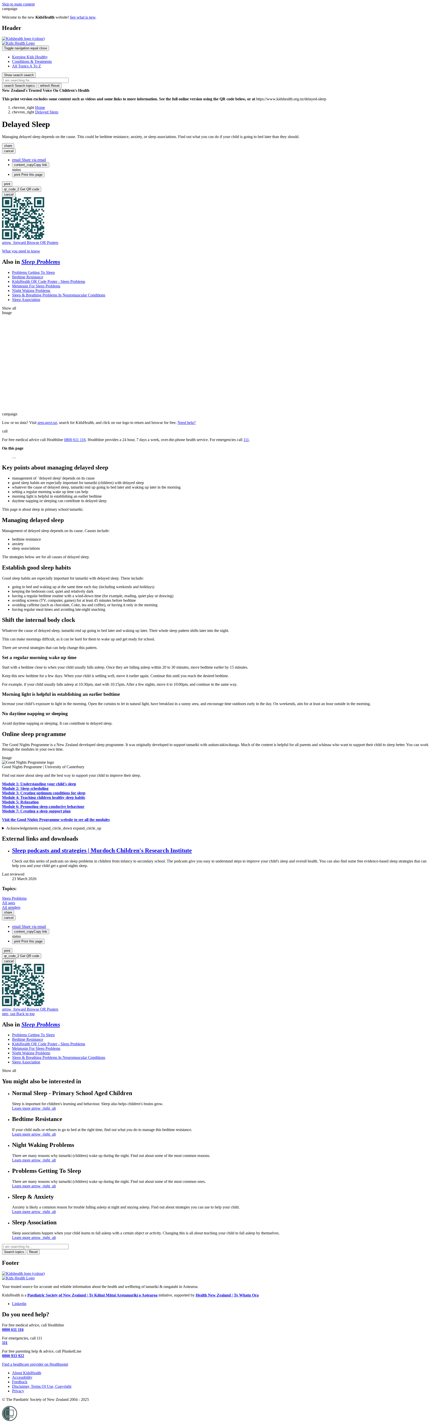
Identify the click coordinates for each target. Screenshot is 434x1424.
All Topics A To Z (26, 66)
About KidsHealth (26, 1373)
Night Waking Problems (31, 290)
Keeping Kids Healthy (30, 57)
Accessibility (22, 1377)
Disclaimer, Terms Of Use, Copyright (41, 1386)
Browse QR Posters (30, 242)
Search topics (19, 86)
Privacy (18, 1391)
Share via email (29, 160)
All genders (11, 907)
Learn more (34, 1108)
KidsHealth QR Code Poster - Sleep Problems (48, 281)
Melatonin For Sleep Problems (36, 286)
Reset (50, 86)
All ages (8, 903)
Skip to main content (18, 4)
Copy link (30, 165)
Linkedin (19, 1304)
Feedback (19, 1382)
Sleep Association (26, 299)
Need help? (187, 422)
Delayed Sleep (46, 112)
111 (246, 440)
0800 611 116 (75, 440)
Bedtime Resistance (27, 277)
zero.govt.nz (47, 422)
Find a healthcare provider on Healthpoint (35, 1364)
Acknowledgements (53, 828)
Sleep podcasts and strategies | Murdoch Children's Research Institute (102, 850)
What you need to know (21, 251)
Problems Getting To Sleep (33, 272)
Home (40, 107)
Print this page (28, 175)
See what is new (82, 17)
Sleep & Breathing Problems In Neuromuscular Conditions (58, 295)
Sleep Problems (40, 261)
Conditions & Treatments (32, 61)
